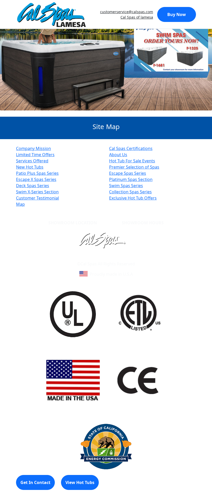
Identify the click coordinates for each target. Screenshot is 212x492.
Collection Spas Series (130, 192)
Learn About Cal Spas (96, 257)
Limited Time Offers (35, 154)
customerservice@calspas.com (126, 11)
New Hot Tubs (29, 167)
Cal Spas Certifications (131, 148)
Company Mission (33, 148)
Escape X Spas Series (36, 179)
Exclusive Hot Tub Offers (133, 198)
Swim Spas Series (126, 185)
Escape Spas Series (127, 173)
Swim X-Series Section (37, 192)
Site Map (128, 257)
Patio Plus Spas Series (37, 173)
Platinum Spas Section (131, 179)
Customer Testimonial (37, 198)
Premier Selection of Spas (134, 167)
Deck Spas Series (32, 185)
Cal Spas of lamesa (136, 17)
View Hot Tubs (79, 482)
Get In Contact (35, 482)
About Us (118, 154)
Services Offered (32, 161)
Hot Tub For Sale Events (132, 161)
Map (20, 204)
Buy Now (176, 14)
